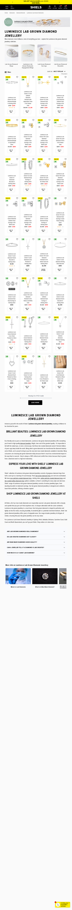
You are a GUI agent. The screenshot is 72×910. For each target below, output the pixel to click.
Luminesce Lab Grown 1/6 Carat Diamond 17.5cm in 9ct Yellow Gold (60, 140)
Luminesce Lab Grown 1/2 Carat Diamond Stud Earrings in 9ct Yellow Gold (44, 101)
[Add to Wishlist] (17, 77)
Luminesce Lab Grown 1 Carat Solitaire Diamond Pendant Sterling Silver (60, 337)
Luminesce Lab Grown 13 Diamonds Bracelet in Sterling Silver (12, 179)
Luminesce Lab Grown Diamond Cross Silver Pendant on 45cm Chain (11, 336)
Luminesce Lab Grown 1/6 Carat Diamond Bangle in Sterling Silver (12, 100)
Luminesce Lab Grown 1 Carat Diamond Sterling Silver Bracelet (60, 260)
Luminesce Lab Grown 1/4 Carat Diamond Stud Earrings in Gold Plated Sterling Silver (60, 218)
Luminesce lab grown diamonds (35, 13)
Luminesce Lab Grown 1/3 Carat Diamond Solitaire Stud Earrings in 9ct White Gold (28, 219)
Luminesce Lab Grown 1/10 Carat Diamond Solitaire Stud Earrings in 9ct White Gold (44, 139)
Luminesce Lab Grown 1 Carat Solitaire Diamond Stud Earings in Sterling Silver (44, 298)
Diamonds (12, 13)
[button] (56, 71)
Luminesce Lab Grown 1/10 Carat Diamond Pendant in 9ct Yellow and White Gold (28, 298)
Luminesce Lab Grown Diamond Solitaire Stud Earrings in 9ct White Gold (12, 220)
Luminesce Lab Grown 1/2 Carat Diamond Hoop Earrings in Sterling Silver (28, 177)
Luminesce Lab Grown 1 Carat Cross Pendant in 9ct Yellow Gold (44, 378)
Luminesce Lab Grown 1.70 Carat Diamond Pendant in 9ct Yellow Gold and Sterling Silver (44, 258)
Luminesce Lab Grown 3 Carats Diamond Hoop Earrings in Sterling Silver (44, 220)
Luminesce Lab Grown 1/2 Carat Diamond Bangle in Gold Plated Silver (12, 140)
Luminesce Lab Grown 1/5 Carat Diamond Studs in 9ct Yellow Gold (44, 178)
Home (6, 13)
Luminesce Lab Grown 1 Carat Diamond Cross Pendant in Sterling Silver (28, 259)
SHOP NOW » (36, 3)
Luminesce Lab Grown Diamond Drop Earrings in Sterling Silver (28, 339)
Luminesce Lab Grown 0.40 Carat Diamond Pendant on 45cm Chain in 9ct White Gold (60, 376)
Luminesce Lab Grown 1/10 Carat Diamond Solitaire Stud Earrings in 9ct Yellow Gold (60, 178)
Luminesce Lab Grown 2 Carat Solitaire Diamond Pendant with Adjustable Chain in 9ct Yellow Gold (28, 98)
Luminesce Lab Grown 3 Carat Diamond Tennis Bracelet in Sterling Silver (60, 299)
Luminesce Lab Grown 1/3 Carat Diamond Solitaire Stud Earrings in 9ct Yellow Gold (28, 139)
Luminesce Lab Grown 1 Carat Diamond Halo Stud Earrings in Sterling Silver (12, 299)
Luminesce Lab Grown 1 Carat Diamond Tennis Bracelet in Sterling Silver (12, 258)
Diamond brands (20, 13)
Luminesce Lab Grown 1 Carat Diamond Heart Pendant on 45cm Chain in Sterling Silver (11, 376)
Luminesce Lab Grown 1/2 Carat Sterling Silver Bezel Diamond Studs (28, 377)
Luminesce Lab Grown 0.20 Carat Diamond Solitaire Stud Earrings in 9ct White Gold (60, 100)
